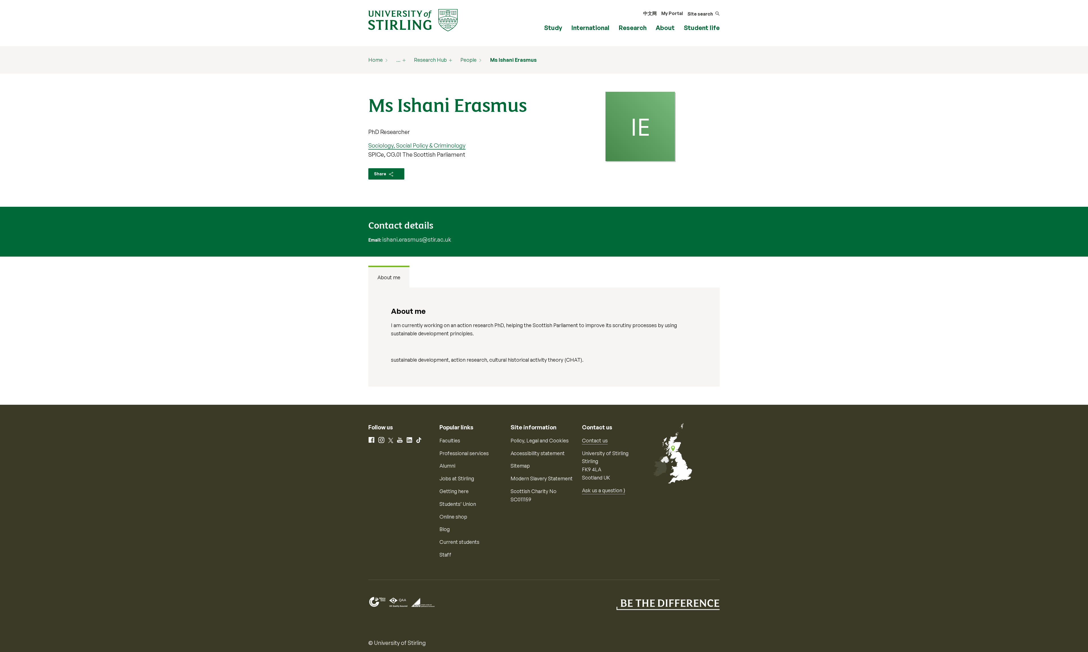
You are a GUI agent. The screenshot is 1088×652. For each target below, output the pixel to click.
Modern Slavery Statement (542, 478)
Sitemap (520, 466)
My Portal (672, 13)
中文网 (650, 13)
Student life (702, 27)
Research (633, 27)
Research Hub (430, 60)
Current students (459, 542)
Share (380, 173)
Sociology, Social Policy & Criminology (417, 145)
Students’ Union (457, 504)
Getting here (454, 491)
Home (375, 60)
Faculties (449, 440)
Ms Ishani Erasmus (513, 60)
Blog (444, 529)
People (468, 60)
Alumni (447, 466)
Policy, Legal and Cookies (540, 440)
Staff (445, 554)
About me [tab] (388, 277)
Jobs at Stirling (456, 478)
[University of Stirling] (413, 19)
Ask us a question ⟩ (603, 490)
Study (553, 27)
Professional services (464, 453)
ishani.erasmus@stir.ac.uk (416, 239)
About (665, 27)
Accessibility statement (538, 453)
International (590, 27)
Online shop (453, 516)
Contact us (595, 440)
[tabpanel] (544, 336)
